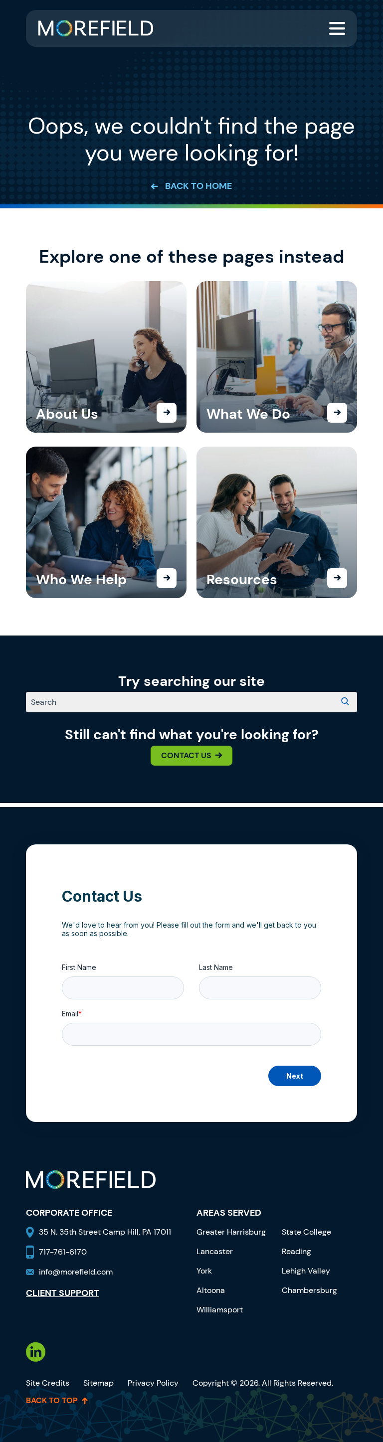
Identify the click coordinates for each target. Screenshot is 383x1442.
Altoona (210, 1290)
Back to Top (52, 1401)
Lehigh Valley (306, 1271)
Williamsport (219, 1309)
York (204, 1271)
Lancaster (214, 1251)
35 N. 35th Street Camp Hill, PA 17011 (106, 1232)
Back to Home (198, 186)
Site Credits (47, 1383)
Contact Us (186, 755)
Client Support (62, 1293)
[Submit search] (345, 702)
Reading (296, 1251)
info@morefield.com (76, 1272)
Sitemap (98, 1383)
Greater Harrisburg (231, 1232)
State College (306, 1232)
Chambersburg (309, 1290)
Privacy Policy (153, 1383)
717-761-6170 (63, 1252)
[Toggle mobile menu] (337, 28)
